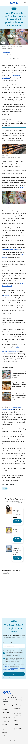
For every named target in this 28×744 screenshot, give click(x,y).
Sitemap (16, 724)
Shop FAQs (4, 724)
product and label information (11, 250)
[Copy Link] (17, 58)
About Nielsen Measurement (17, 714)
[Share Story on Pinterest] (10, 58)
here (21, 187)
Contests (4, 707)
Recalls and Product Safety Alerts (18, 728)
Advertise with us (6, 721)
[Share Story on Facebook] (3, 58)
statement (6, 295)
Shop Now (17, 521)
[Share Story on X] (7, 58)
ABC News (4, 727)
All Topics (4, 735)
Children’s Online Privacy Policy (6, 718)
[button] (2, 3)
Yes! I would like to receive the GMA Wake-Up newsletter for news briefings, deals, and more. (15, 659)
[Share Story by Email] (14, 58)
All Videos (4, 732)
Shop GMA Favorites (14, 499)
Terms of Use (6, 666)
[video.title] (14, 37)
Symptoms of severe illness (10, 351)
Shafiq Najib (6, 52)
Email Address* (7, 643)
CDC (17, 347)
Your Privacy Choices (7, 715)
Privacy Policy (14, 668)
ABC (3, 729)
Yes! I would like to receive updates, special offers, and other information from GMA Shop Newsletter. (15, 654)
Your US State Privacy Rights (17, 707)
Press (15, 717)
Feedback (16, 720)
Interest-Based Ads (19, 711)
